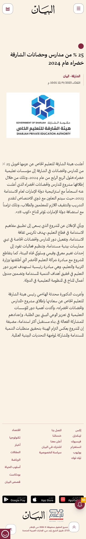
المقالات (15, 452)
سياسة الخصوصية (50, 452)
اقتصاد (16, 430)
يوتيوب (77, 452)
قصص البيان (12, 481)
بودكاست (14, 474)
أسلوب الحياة (12, 467)
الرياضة (15, 459)
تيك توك (76, 457)
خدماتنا (57, 435)
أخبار (17, 444)
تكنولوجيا (14, 437)
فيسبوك (76, 441)
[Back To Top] (74, 527)
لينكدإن (77, 435)
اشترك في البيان (51, 447)
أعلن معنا (55, 441)
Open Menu (78, 8)
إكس (78, 430)
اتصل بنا (56, 430)
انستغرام (76, 447)
